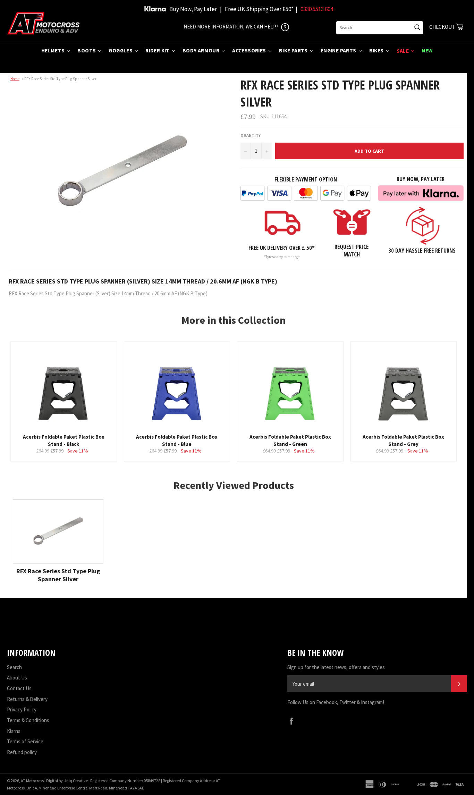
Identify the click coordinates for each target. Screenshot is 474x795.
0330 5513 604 (317, 9)
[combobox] (379, 27)
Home (14, 78)
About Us (17, 677)
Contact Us (19, 688)
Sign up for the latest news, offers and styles (336, 667)
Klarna (13, 731)
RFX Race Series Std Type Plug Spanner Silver (60, 78)
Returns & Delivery (27, 699)
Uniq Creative (76, 780)
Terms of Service (25, 741)
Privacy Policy (21, 709)
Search (14, 667)
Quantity (250, 135)
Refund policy (22, 752)
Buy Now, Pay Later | (195, 9)
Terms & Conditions (28, 720)
